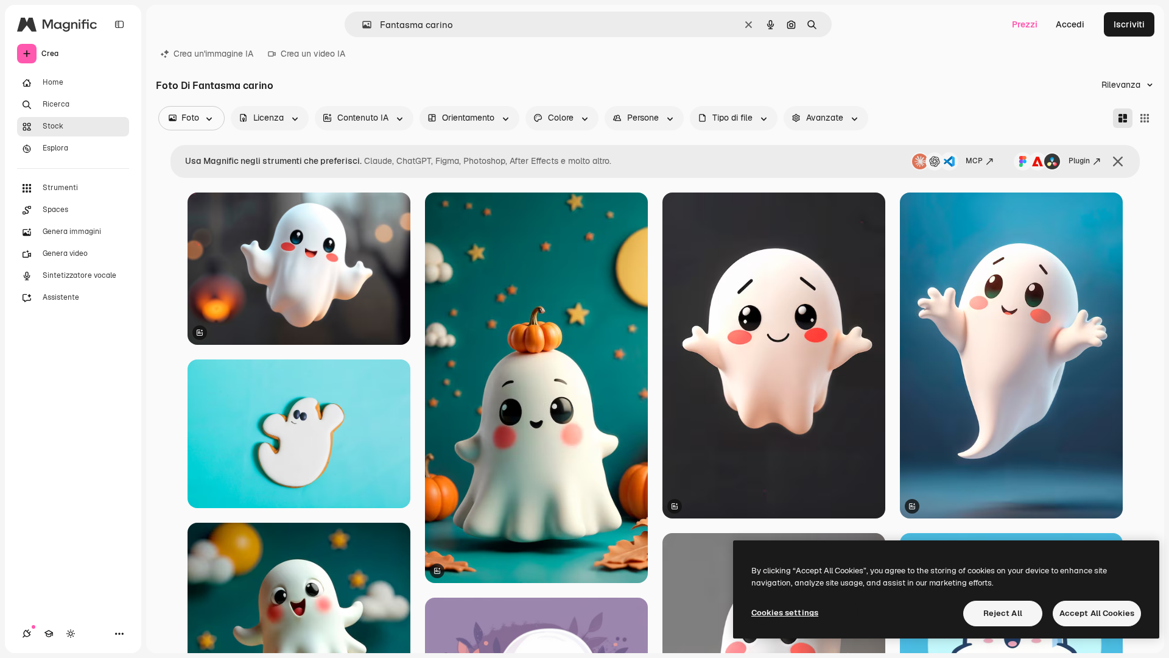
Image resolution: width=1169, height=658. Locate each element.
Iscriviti (1129, 24)
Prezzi (1024, 24)
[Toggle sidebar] (119, 24)
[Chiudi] (1118, 161)
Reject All (1002, 613)
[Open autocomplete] (362, 24)
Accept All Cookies (1096, 613)
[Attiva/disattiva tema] (70, 633)
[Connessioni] (27, 633)
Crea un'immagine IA (213, 53)
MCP (974, 161)
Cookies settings (784, 612)
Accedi (1070, 24)
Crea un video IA (313, 53)
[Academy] (48, 633)
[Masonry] (1122, 118)
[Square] (1144, 118)
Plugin (1079, 161)
